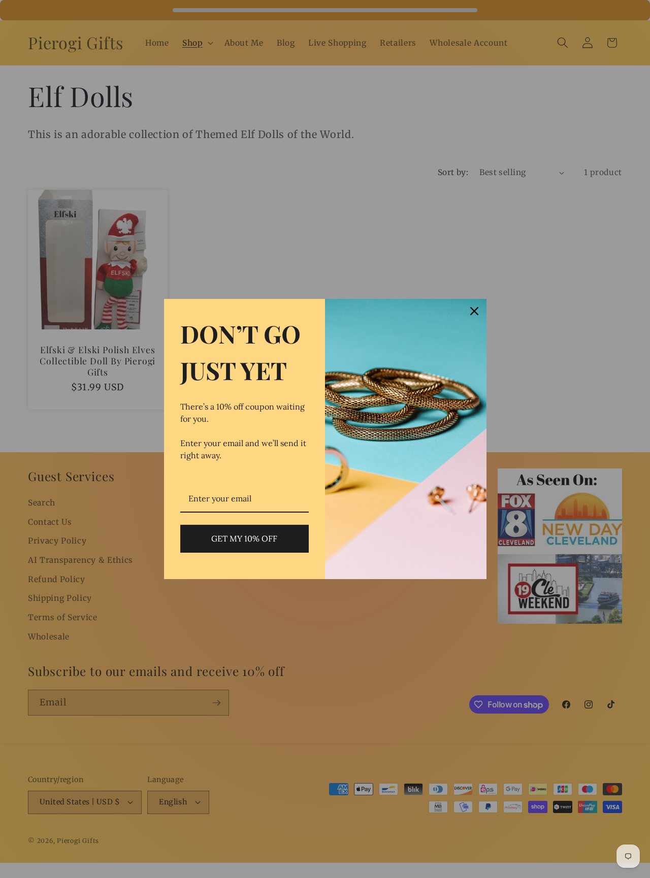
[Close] (474, 311)
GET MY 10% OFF (244, 538)
